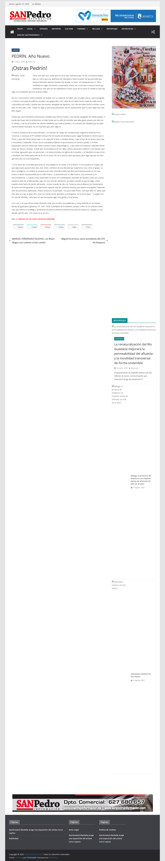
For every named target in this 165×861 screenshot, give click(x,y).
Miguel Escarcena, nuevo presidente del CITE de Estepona (83, 240)
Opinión (44, 29)
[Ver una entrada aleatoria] (153, 32)
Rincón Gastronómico (28, 35)
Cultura (69, 29)
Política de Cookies (107, 830)
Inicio (20, 29)
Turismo (81, 29)
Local (30, 29)
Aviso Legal (74, 830)
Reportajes (112, 29)
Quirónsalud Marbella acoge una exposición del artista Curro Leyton (81, 838)
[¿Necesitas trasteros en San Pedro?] (120, 677)
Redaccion (31, 62)
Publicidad (13, 838)
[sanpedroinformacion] (12, 32)
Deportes (56, 29)
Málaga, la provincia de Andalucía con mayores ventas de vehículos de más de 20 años (141, 479)
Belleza (96, 29)
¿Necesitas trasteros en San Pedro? (141, 675)
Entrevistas (127, 29)
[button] (34, 29)
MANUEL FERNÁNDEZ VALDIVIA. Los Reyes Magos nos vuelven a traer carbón (33, 240)
